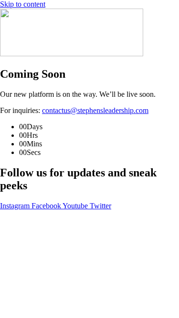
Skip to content (22, 4)
